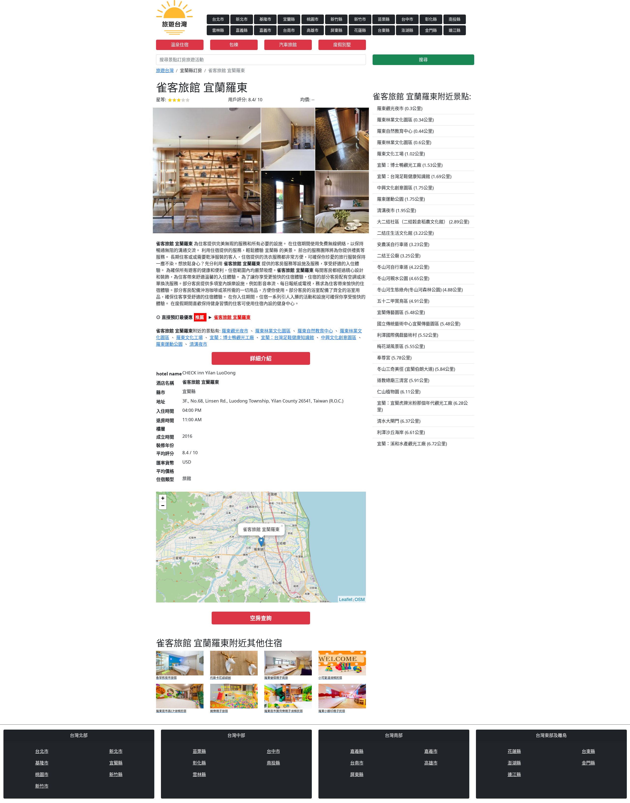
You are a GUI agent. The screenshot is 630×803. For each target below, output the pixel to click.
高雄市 (312, 30)
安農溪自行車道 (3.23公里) (403, 244)
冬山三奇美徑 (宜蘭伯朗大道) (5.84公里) (416, 369)
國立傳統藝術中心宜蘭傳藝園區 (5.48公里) (418, 324)
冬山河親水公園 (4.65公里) (403, 278)
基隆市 (265, 19)
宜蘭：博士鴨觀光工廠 (232, 337)
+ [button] (162, 498)
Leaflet (345, 599)
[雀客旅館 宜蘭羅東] (207, 170)
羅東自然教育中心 (315, 331)
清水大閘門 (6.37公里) (398, 421)
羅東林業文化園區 (273, 331)
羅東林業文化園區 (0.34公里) (405, 120)
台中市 (407, 19)
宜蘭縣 (289, 19)
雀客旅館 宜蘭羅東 (232, 317)
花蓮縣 (360, 30)
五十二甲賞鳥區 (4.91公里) (403, 301)
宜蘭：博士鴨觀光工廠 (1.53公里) (409, 165)
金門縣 (431, 30)
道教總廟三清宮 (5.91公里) (403, 380)
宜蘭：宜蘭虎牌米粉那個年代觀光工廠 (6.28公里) (422, 406)
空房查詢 (261, 617)
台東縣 (384, 30)
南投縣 (454, 19)
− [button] (162, 505)
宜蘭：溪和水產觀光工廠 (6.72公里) (412, 444)
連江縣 (454, 30)
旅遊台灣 (165, 70)
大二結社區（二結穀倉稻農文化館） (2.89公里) (423, 222)
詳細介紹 (261, 358)
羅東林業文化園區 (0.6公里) (404, 142)
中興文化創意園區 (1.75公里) (405, 188)
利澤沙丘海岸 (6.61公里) (401, 432)
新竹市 (360, 19)
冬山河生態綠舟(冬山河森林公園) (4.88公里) (420, 290)
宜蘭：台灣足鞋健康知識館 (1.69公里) (414, 176)
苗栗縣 (384, 19)
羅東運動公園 (169, 344)
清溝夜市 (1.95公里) (396, 210)
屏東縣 (336, 30)
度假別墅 (342, 45)
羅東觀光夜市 (235, 331)
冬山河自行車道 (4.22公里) (403, 267)
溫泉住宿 (180, 45)
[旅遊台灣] (174, 17)
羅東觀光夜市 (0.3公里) (399, 108)
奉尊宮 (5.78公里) (394, 358)
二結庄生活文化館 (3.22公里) (405, 233)
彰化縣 (431, 19)
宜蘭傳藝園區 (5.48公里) (401, 312)
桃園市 (312, 19)
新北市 (242, 19)
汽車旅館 (288, 45)
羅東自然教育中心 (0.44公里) (405, 131)
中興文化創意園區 (338, 337)
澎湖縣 (407, 30)
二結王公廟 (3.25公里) (398, 256)
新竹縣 (336, 19)
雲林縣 (218, 30)
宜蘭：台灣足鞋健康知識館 (287, 337)
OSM (360, 599)
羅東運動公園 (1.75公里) (401, 199)
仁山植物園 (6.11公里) (398, 392)
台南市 (289, 30)
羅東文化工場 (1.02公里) (401, 154)
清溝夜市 (198, 344)
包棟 (233, 45)
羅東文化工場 (189, 337)
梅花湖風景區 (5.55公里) (401, 346)
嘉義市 (265, 30)
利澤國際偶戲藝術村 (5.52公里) (407, 335)
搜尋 (423, 60)
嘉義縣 (242, 30)
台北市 (218, 19)
